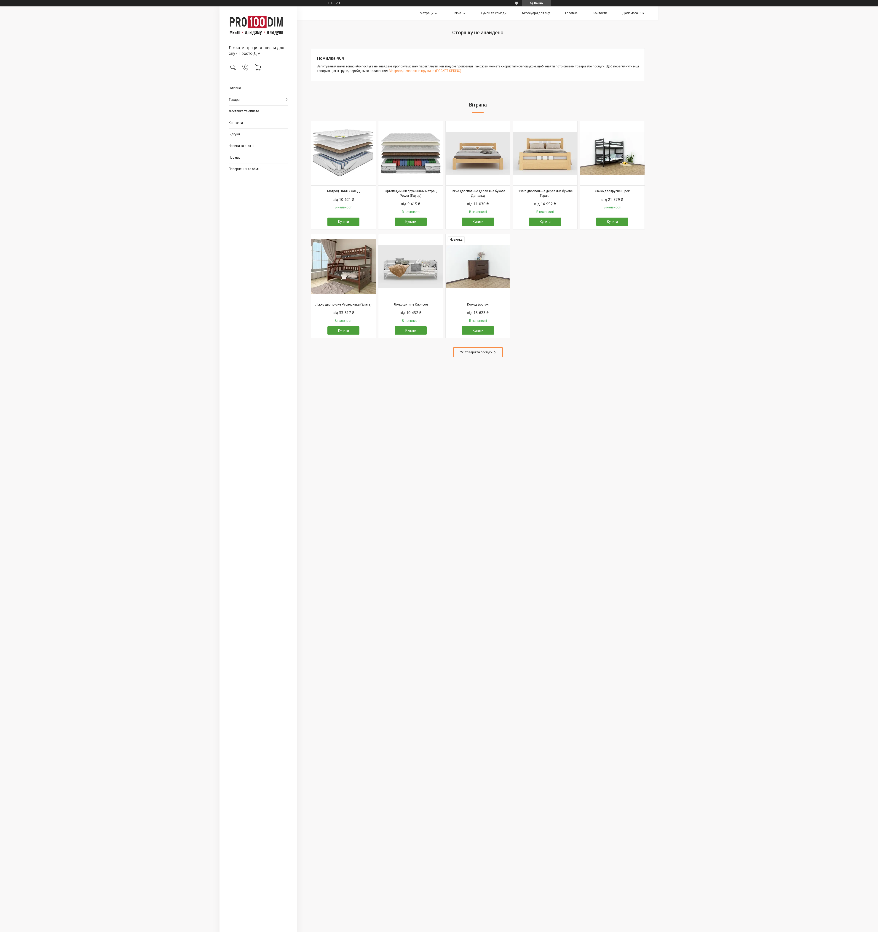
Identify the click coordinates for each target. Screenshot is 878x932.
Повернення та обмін (244, 169)
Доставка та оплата (244, 111)
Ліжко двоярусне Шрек (612, 191)
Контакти (236, 123)
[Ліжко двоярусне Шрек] (612, 153)
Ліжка (457, 13)
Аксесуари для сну (536, 13)
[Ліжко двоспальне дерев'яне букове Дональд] (478, 153)
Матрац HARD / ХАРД (343, 191)
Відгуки (234, 134)
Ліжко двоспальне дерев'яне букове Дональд (478, 193)
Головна (235, 88)
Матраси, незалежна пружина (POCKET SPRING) (425, 71)
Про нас (234, 157)
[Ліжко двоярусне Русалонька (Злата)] (343, 266)
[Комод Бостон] (478, 266)
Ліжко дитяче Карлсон (411, 304)
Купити (343, 222)
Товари (234, 99)
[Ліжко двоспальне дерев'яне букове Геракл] (545, 153)
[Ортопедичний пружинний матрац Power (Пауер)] (410, 153)
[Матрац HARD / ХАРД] (343, 153)
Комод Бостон (478, 304)
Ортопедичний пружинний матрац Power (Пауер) (411, 193)
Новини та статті (241, 146)
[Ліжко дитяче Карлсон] (410, 266)
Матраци (427, 13)
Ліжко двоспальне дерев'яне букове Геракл (545, 193)
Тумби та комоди (493, 13)
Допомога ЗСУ (633, 13)
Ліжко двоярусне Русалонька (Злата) (343, 304)
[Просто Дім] (258, 26)
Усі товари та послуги (476, 352)
